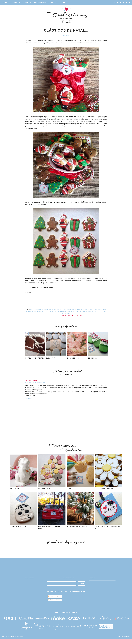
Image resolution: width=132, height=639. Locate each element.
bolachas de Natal (49, 311)
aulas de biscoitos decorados (62, 309)
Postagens (53, 596)
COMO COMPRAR (40, 2)
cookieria (77, 311)
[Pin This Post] (77, 316)
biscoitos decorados (98, 309)
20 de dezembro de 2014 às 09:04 (35, 382)
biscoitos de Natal (82, 309)
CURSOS (26, 2)
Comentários (54, 600)
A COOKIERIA (15, 2)
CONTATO (53, 2)
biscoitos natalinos (33, 311)
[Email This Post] (81, 316)
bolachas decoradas (65, 311)
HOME (5, 2)
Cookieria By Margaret (16, 636)
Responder (28, 398)
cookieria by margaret (90, 311)
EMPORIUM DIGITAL (124, 636)
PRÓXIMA (104, 435)
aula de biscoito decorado (40, 309)
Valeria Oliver (31, 380)
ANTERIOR (28, 435)
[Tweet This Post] (72, 316)
